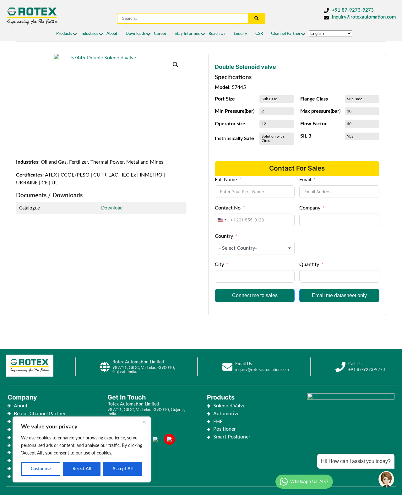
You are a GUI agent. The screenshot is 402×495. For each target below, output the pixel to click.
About (111, 34)
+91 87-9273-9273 (353, 10)
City (219, 264)
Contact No (228, 207)
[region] (82, 449)
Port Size (225, 98)
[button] (175, 64)
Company (309, 207)
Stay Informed (187, 34)
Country (224, 236)
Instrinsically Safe (234, 138)
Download (111, 208)
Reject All (82, 469)
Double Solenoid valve (245, 66)
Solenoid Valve (229, 405)
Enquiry (240, 34)
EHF (218, 421)
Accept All (122, 469)
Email (305, 179)
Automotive (226, 413)
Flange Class (314, 98)
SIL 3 (305, 136)
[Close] (144, 422)
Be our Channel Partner (40, 413)
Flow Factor (313, 123)
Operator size (230, 123)
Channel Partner (286, 34)
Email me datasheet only (339, 295)
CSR (259, 34)
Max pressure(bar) (320, 111)
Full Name (226, 179)
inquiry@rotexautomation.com (364, 17)
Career (160, 34)
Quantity (309, 264)
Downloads (136, 34)
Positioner (224, 429)
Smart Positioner (231, 436)
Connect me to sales (255, 295)
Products (64, 34)
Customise (41, 469)
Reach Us (217, 34)
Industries (89, 34)
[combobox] (221, 220)
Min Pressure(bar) (234, 111)
